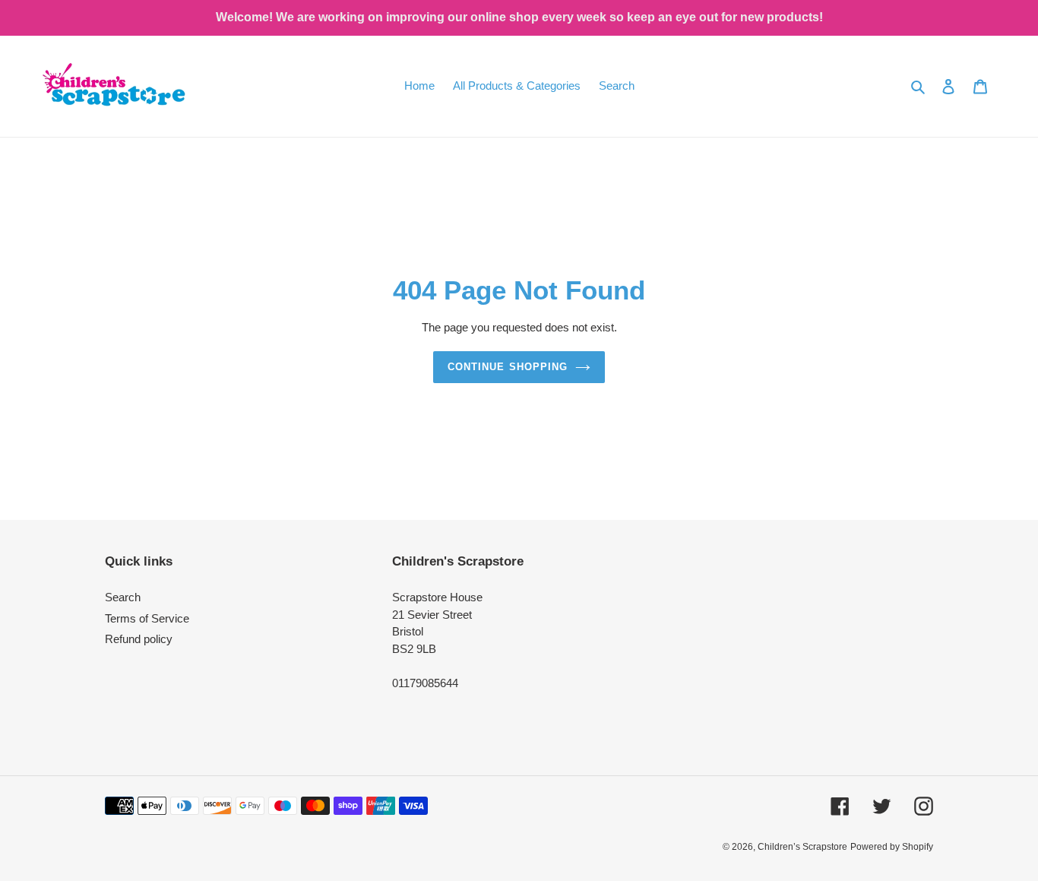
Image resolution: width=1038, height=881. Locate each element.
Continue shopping (508, 366)
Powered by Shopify (891, 846)
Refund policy (138, 638)
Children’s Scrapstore (802, 846)
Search (123, 597)
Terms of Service (147, 618)
